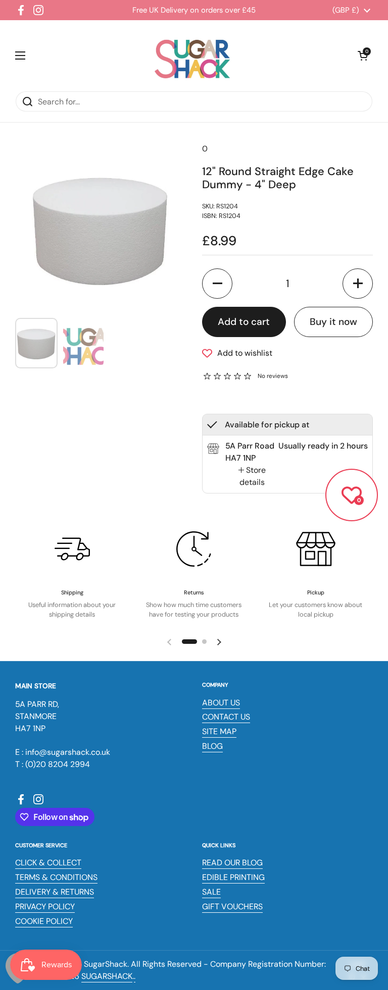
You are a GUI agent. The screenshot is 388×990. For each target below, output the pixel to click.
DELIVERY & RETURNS (54, 892)
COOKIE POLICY (44, 921)
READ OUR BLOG (232, 862)
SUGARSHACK (106, 976)
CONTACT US (226, 716)
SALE (211, 892)
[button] (363, 55)
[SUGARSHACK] (191, 55)
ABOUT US (221, 702)
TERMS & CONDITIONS (56, 877)
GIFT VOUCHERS (232, 906)
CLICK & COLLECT (48, 862)
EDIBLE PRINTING (233, 877)
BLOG (212, 746)
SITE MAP (219, 731)
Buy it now (333, 321)
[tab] (251, 476)
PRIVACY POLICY (45, 906)
